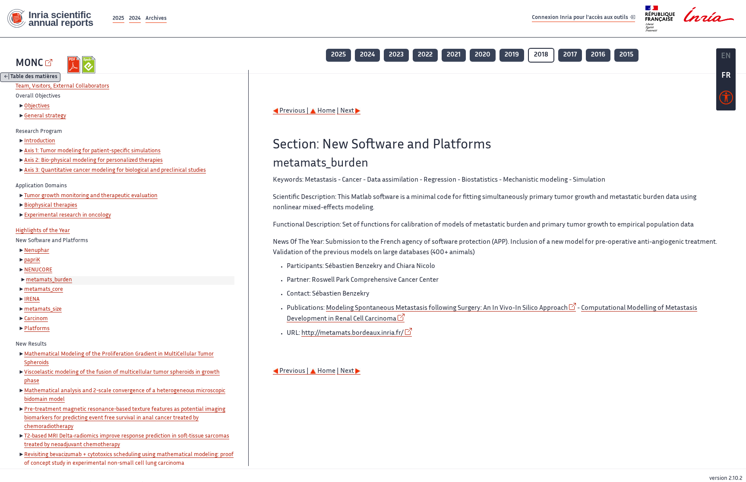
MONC (29, 63)
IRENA (32, 299)
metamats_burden (49, 280)
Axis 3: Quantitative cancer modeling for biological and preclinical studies (115, 170)
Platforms (37, 328)
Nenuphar (36, 250)
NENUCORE (38, 270)
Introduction (39, 141)
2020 (482, 55)
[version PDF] (74, 64)
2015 (626, 55)
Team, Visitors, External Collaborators (62, 86)
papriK (32, 260)
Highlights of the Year (43, 230)
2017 (570, 55)
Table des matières (33, 77)
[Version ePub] (89, 64)
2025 (118, 18)
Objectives (37, 106)
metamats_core (43, 289)
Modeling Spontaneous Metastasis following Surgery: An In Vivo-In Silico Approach (447, 308)
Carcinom (36, 318)
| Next (346, 111)
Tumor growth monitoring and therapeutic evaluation (91, 195)
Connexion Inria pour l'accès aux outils (580, 18)
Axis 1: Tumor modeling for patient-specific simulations (92, 151)
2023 (396, 55)
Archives (156, 18)
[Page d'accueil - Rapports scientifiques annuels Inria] (55, 18)
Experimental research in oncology (67, 215)
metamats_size (43, 309)
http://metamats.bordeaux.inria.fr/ (352, 333)
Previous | (294, 111)
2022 (425, 55)
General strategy (45, 116)
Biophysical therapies (50, 205)
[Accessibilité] (726, 99)
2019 (512, 55)
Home (325, 111)
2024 (135, 18)
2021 (454, 55)
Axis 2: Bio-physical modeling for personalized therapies (93, 160)
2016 (598, 55)
